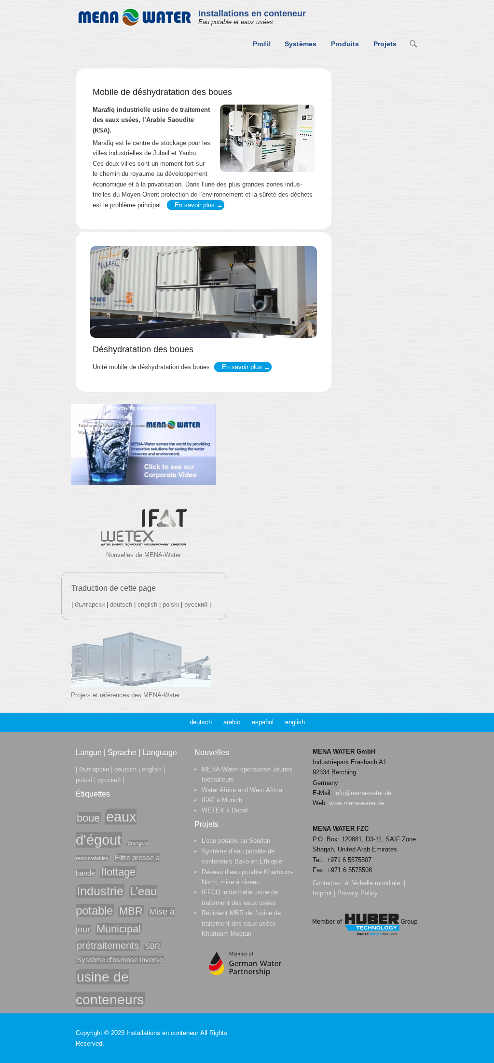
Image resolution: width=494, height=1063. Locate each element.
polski (171, 604)
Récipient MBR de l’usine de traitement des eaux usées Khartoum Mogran (241, 923)
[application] (143, 444)
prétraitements (108, 945)
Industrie (100, 891)
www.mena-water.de (356, 803)
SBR (152, 946)
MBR (131, 911)
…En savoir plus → (195, 205)
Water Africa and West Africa (242, 790)
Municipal (118, 929)
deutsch (121, 604)
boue (88, 818)
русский (195, 604)
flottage (118, 872)
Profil (261, 44)
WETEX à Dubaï (225, 810)
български (90, 604)
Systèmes (300, 44)
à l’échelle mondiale (372, 883)
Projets (385, 44)
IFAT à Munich (222, 800)
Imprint (322, 893)
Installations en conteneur (252, 13)
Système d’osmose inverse (120, 960)
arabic (231, 722)
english (147, 604)
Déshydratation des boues (143, 349)
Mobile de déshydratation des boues (162, 92)
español (263, 722)
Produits (345, 44)
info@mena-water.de (362, 793)
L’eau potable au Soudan (236, 840)
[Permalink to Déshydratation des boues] (203, 292)
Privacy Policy (357, 893)
